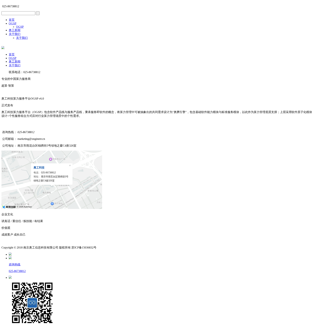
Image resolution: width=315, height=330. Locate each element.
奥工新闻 (14, 30)
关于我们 (14, 34)
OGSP (12, 23)
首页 (12, 19)
